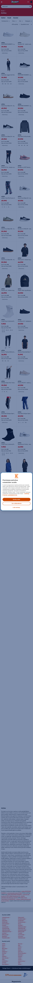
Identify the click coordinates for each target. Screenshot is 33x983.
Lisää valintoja (16, 507)
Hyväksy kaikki (16, 499)
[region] (16, 491)
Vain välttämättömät (16, 503)
